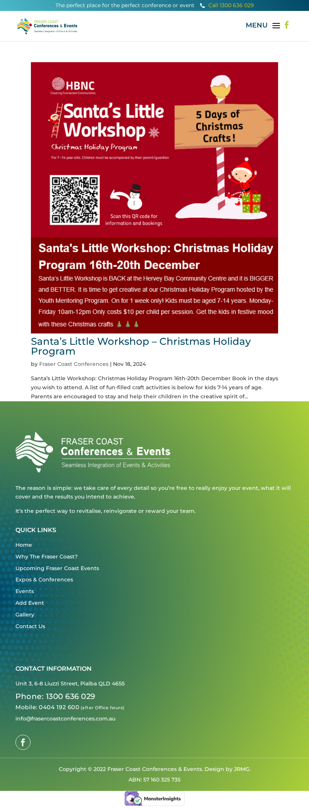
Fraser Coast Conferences (74, 364)
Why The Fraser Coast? (46, 556)
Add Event (29, 602)
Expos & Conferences (44, 579)
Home (23, 544)
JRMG (241, 769)
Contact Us (30, 626)
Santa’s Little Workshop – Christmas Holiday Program (141, 346)
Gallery (24, 614)
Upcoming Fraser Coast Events (57, 568)
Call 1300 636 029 (227, 5)
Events (24, 591)
